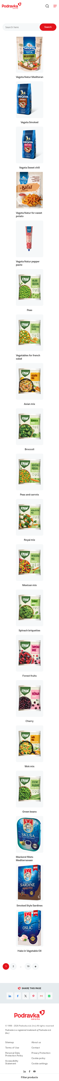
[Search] (47, 6)
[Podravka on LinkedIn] (24, 1071)
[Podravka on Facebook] (29, 1071)
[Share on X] (25, 995)
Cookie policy (38, 1058)
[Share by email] (41, 995)
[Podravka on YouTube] (34, 1071)
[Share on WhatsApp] (49, 995)
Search (48, 27)
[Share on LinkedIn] (10, 995)
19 (28, 966)
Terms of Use (12, 1048)
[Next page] (35, 966)
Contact (35, 1048)
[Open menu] (55, 6)
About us (36, 1042)
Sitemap (9, 1042)
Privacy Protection (40, 1053)
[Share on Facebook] (17, 995)
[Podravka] (11, 8)
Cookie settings (39, 1063)
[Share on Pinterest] (33, 995)
